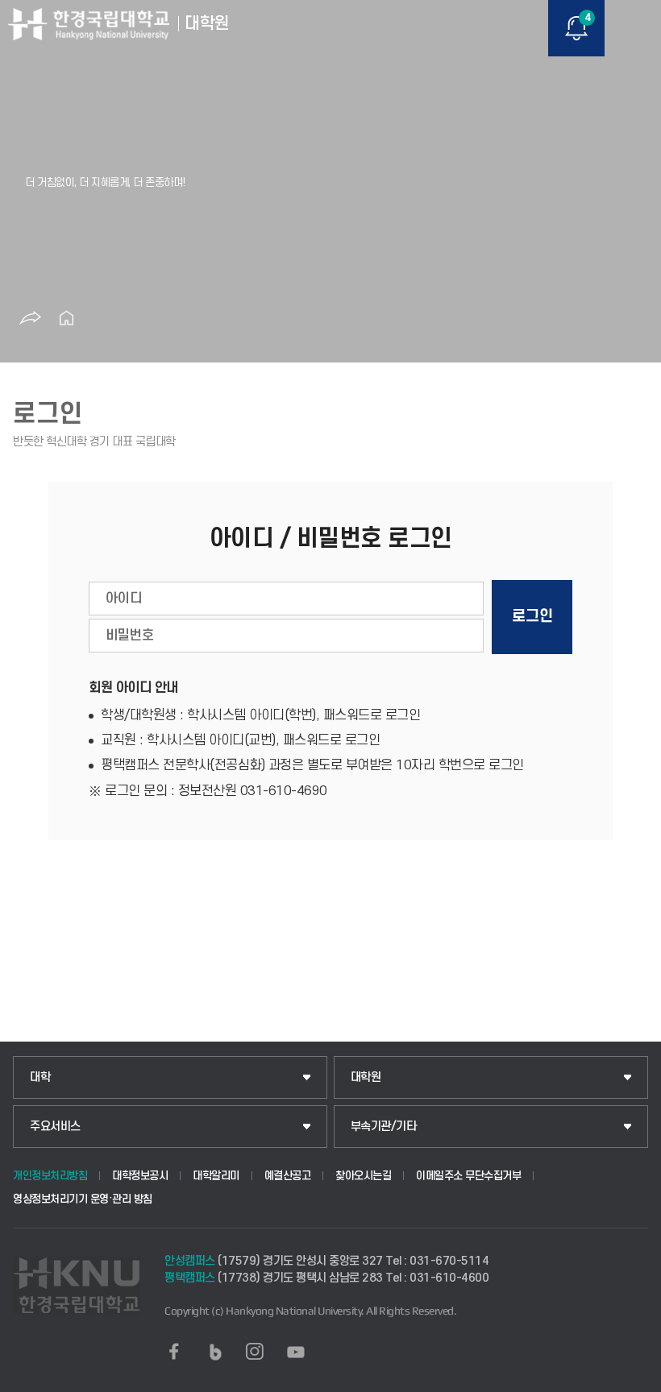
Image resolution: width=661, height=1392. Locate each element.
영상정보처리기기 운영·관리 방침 (82, 1199)
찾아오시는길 (363, 1176)
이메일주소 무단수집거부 (468, 1176)
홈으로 (66, 318)
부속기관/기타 (384, 1126)
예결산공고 (287, 1176)
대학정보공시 (140, 1176)
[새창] (174, 1352)
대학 (40, 1077)
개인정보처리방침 (50, 1176)
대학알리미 (216, 1176)
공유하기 (30, 318)
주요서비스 (55, 1126)
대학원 (366, 1077)
